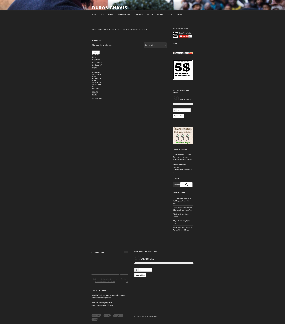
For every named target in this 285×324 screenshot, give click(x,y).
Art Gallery (138, 14)
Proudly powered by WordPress (145, 316)
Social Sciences (135, 29)
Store (169, 14)
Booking (160, 14)
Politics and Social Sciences (119, 29)
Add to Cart (97, 99)
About (110, 14)
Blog (102, 14)
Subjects (106, 29)
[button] (127, 252)
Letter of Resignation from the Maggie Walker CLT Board (182, 200)
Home (94, 14)
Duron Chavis (109, 7)
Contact (179, 14)
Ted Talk (150, 14)
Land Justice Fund (123, 14)
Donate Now (178, 116)
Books (100, 29)
